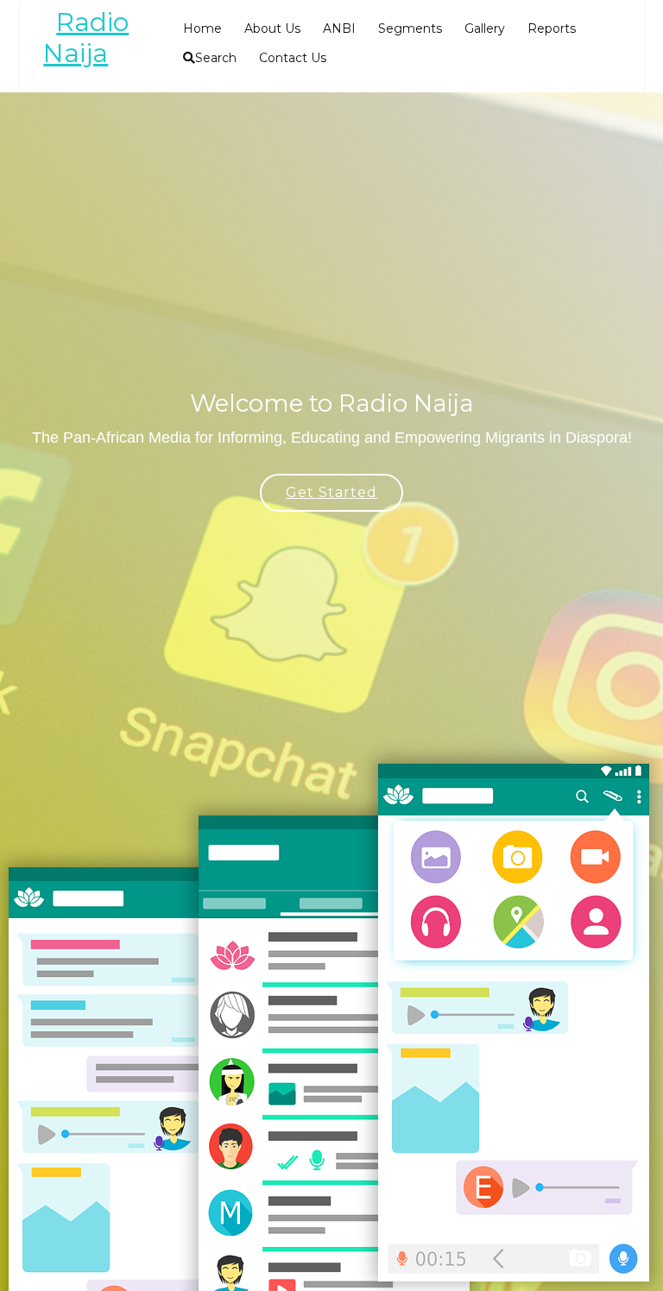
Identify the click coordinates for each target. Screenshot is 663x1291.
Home (202, 28)
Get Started (331, 492)
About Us (272, 28)
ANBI (339, 28)
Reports (551, 28)
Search (216, 58)
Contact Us (292, 58)
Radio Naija (86, 37)
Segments (410, 28)
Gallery (484, 28)
